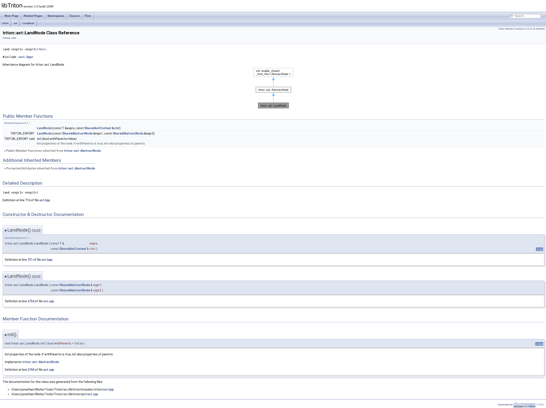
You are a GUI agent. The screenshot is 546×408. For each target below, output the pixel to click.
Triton (6, 38)
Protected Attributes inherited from (50, 168)
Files (88, 15)
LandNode (28, 23)
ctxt (116, 128)
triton (5, 23)
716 (27, 200)
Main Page (12, 15)
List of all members (535, 28)
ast (15, 23)
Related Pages (33, 15)
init (39, 138)
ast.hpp (26, 57)
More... (43, 49)
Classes (74, 15)
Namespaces (56, 15)
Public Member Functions (511, 28)
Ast (14, 38)
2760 (31, 369)
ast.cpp (48, 301)
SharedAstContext (97, 128)
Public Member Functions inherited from (53, 150)
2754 (31, 301)
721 (30, 259)
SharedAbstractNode (77, 133)
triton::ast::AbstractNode (82, 150)
